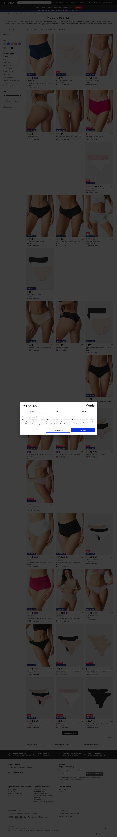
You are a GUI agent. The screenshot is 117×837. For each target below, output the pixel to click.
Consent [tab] (32, 411)
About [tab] (84, 411)
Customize (57, 430)
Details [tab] (58, 411)
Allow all (83, 430)
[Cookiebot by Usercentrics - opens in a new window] (87, 405)
